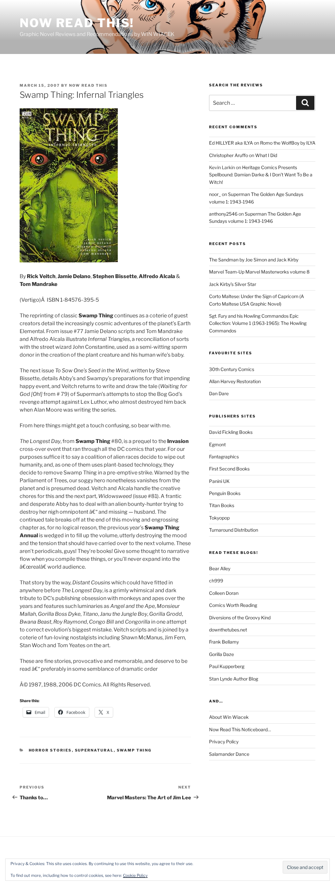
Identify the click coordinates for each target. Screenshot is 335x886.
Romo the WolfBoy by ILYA (287, 143)
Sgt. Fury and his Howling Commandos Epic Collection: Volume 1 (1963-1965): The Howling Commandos (258, 323)
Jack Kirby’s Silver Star (232, 284)
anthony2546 (223, 214)
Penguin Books (224, 493)
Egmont (217, 444)
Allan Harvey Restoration (235, 381)
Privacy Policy (223, 741)
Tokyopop (219, 518)
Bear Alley (219, 568)
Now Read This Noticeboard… (240, 729)
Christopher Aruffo (228, 155)
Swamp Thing (134, 750)
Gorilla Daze (221, 654)
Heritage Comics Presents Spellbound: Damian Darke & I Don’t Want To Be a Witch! (260, 175)
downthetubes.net (228, 629)
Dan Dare (219, 393)
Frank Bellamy (224, 642)
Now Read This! (77, 23)
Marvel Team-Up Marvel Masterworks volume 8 (259, 272)
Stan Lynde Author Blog (233, 679)
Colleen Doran (223, 593)
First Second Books (229, 468)
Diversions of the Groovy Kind (240, 617)
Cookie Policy (135, 875)
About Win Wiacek (229, 717)
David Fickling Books (231, 432)
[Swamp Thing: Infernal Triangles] (69, 260)
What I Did (266, 155)
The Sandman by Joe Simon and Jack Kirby (253, 259)
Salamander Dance (229, 754)
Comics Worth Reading (233, 605)
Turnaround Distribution (233, 530)
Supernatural (94, 750)
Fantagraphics (224, 456)
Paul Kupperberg (226, 666)
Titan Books (221, 505)
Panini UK (219, 481)
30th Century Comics (231, 369)
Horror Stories (50, 750)
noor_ (215, 194)
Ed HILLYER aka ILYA (231, 143)
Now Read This (88, 85)
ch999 (216, 580)
